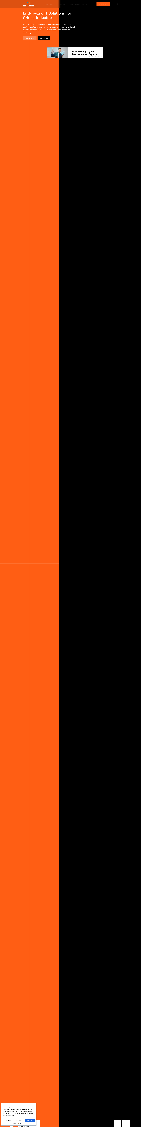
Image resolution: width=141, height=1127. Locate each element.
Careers (77, 4)
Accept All (29, 1120)
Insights (85, 4)
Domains (52, 4)
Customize (8, 1120)
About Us (70, 4)
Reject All (19, 1120)
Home (46, 4)
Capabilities (61, 4)
